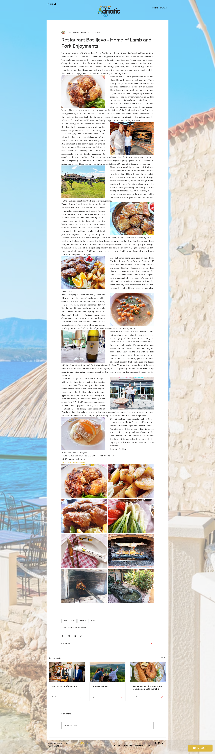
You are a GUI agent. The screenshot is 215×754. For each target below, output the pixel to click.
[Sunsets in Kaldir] (108, 672)
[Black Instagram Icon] (51, 4)
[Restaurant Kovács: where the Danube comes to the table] (148, 672)
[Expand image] (84, 481)
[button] (117, 745)
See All (163, 657)
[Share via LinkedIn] (75, 636)
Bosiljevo (82, 621)
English (64, 627)
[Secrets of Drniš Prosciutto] (67, 672)
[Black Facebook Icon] (48, 4)
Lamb (65, 621)
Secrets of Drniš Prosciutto (65, 686)
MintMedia (58, 746)
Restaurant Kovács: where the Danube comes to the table (147, 687)
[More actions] (152, 32)
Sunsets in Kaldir (101, 686)
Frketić (92, 621)
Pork (73, 621)
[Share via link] (81, 636)
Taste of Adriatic (62, 743)
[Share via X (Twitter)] (69, 636)
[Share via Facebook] (62, 636)
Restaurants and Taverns (77, 627)
